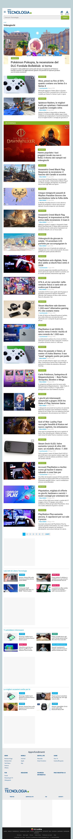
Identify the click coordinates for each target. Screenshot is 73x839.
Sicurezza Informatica (41, 774)
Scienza (6, 765)
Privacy (31, 835)
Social (6, 775)
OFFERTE (22, 574)
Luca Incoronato (43, 88)
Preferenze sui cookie (47, 835)
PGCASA (32, 831)
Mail (62, 14)
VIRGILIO (10, 831)
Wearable (39, 758)
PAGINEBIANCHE (38, 831)
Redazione (24, 772)
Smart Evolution (41, 761)
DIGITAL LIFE (56, 574)
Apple (22, 761)
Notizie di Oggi (8, 758)
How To (56, 758)
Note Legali (25, 835)
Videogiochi (7, 780)
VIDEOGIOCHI (15, 58)
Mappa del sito (30, 796)
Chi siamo (19, 835)
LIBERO (5, 831)
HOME (5, 22)
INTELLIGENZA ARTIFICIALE (59, 644)
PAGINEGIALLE (15, 831)
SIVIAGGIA (54, 831)
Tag (46, 796)
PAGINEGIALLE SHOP (24, 831)
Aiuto (55, 835)
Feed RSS (12, 796)
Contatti (60, 796)
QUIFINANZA (60, 831)
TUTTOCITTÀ (45, 831)
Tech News (7, 763)
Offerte (6, 768)
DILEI (50, 831)
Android (23, 758)
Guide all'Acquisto (58, 761)
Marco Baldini (42, 110)
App (22, 763)
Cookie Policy (38, 835)
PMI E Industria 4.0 (60, 772)
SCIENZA (22, 585)
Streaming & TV (8, 778)
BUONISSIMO (66, 831)
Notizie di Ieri (7, 761)
